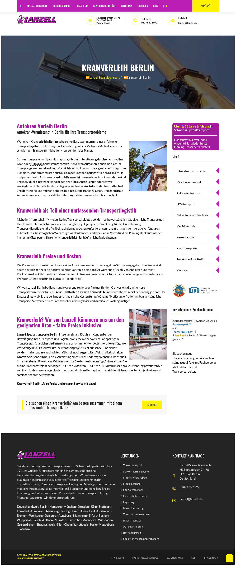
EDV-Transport (186, 204)
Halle (93, 524)
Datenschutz (175, 558)
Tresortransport (61, 6)
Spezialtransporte (37, 6)
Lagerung (143, 6)
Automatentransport (189, 193)
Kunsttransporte (187, 248)
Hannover (37, 511)
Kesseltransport (186, 237)
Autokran (36, 164)
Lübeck (83, 524)
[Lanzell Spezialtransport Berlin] (21, 6)
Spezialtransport (133, 489)
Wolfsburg (36, 515)
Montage (182, 270)
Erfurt (93, 515)
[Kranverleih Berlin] (148, 165)
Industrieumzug (132, 520)
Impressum (117, 558)
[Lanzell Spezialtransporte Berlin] (36, 455)
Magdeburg (106, 524)
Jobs (155, 6)
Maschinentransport (189, 182)
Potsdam (24, 529)
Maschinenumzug (133, 508)
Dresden (83, 506)
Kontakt (205, 6)
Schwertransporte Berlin (191, 171)
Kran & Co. (82, 6)
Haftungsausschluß (145, 558)
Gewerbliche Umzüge (104, 6)
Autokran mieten (133, 526)
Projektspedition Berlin (190, 259)
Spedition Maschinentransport (141, 538)
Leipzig (65, 511)
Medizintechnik (186, 226)
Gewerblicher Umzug (135, 496)
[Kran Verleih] (148, 334)
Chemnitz (70, 524)
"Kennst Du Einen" (183, 331)
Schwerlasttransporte (136, 471)
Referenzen (126, 6)
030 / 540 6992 (149, 22)
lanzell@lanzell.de (191, 499)
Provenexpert (180, 324)
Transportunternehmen (136, 514)
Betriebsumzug (132, 532)
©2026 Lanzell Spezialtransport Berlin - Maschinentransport (40, 556)
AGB (193, 558)
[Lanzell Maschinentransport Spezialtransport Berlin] (36, 19)
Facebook (211, 558)
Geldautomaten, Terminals (192, 215)
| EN (165, 6)
